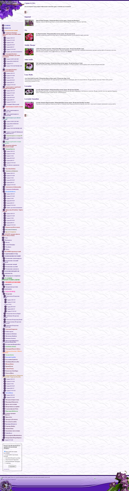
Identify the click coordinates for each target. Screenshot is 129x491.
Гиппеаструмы (9, 331)
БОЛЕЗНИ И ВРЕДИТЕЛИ (12, 271)
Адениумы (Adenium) (11, 333)
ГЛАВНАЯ (7, 25)
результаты (6, 469)
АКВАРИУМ (8, 284)
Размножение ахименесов (12, 269)
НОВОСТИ (8, 28)
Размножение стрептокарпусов (14, 258)
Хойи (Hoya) (9, 433)
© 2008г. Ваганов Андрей (5, 477)
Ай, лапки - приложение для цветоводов (8, 479)
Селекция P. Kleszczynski (12, 104)
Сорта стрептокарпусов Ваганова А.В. (11, 111)
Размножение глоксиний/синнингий (10, 261)
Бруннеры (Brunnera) (11, 424)
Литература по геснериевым (13, 275)
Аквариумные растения (12, 287)
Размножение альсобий (12, 266)
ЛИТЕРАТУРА (8, 273)
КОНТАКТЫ (8, 289)
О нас (6, 237)
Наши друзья (8, 240)
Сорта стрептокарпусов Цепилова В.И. (11, 114)
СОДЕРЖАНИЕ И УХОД (11, 253)
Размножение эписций (11, 264)
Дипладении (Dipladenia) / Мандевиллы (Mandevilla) (11, 341)
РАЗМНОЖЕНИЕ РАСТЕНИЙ (13, 256)
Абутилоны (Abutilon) (11, 336)
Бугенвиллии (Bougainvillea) (13, 344)
